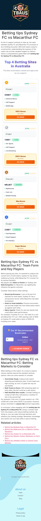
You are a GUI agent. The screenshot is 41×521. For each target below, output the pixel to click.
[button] (20, 25)
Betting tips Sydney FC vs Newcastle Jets (20, 434)
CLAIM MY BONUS (21, 349)
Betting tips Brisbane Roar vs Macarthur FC (20, 427)
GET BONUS (20, 117)
